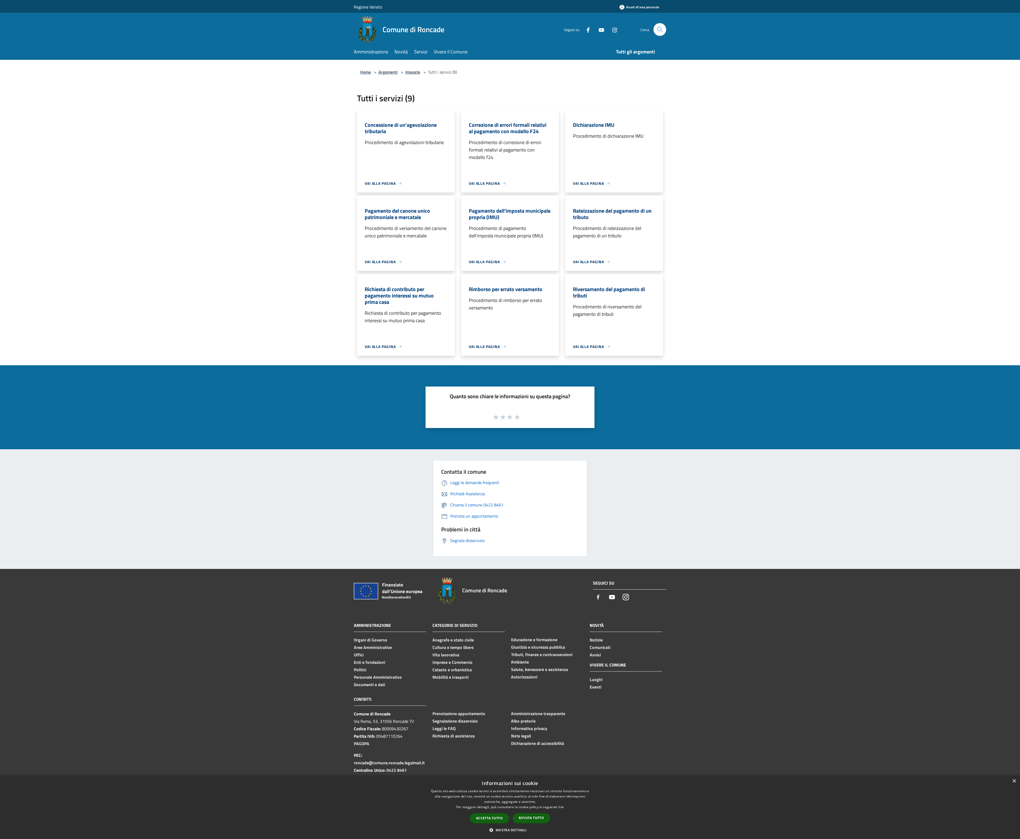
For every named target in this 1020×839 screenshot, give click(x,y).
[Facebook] (586, 29)
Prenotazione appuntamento (458, 713)
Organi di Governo (370, 640)
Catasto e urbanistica (452, 669)
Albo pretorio (523, 721)
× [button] (1014, 781)
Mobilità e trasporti (450, 677)
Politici (360, 669)
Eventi (595, 687)
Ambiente (520, 662)
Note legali (521, 736)
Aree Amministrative (373, 647)
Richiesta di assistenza (453, 736)
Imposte (412, 72)
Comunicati (600, 647)
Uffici (359, 655)
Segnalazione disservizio (455, 721)
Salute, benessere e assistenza (539, 669)
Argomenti (388, 72)
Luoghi (596, 679)
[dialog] (510, 807)
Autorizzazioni (524, 677)
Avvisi (595, 655)
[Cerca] (659, 29)
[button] (509, 830)
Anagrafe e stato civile (453, 640)
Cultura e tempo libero (453, 647)
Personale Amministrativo (378, 677)
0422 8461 (396, 770)
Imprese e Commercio (452, 662)
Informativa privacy (529, 728)
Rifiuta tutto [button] (531, 818)
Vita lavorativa (445, 655)
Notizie (596, 640)
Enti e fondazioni (369, 662)
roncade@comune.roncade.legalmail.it (389, 763)
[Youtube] (599, 29)
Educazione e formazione (534, 639)
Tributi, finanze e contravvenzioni (541, 654)
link (561, 807)
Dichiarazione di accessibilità (537, 743)
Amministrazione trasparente (538, 713)
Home (365, 72)
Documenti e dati (369, 684)
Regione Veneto (368, 7)
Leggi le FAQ (444, 728)
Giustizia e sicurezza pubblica (538, 647)
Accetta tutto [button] (489, 818)
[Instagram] (612, 29)
